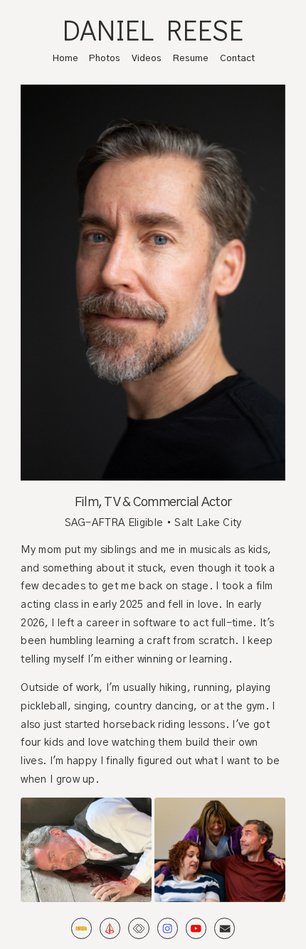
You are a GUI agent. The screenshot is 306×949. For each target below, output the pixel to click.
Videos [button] (147, 58)
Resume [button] (191, 58)
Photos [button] (104, 58)
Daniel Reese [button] (153, 29)
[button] (81, 928)
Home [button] (65, 58)
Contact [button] (237, 58)
